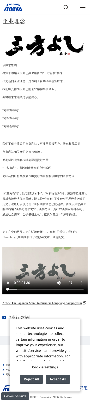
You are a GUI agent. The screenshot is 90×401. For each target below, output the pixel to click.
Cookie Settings (15, 396)
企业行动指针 (19, 317)
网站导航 (10, 374)
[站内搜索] (66, 7)
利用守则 (10, 365)
